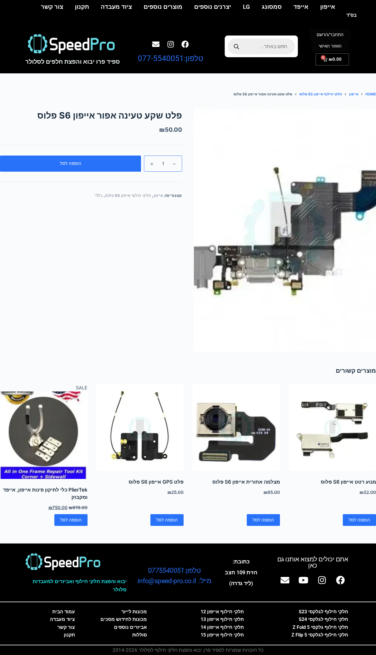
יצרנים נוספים (212, 6)
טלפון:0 (174, 571)
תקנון (82, 6)
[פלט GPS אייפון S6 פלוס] (140, 427)
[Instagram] (170, 44)
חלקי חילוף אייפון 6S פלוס (128, 195)
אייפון (327, 6)
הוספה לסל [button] (359, 520)
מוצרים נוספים (163, 6)
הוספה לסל (70, 163)
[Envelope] (156, 44)
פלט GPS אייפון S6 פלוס (156, 482)
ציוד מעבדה (116, 6)
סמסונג (272, 6)
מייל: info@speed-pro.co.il (174, 581)
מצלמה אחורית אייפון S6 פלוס (246, 482)
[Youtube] (303, 580)
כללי (99, 195)
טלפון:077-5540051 (170, 58)
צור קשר (52, 6)
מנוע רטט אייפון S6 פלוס (348, 482)
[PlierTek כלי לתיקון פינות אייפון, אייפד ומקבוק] (44, 435)
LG (246, 6)
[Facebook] (185, 44)
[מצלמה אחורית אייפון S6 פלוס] (236, 427)
